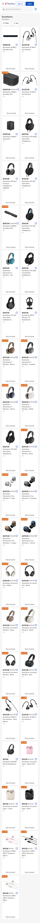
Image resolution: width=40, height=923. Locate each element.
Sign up (20, 4)
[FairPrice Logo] (10, 3)
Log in (30, 4)
